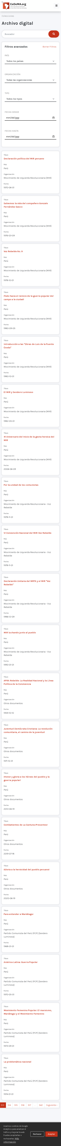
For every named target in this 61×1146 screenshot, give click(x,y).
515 (16, 1105)
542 (41, 1105)
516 (22, 1105)
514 (9, 1105)
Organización (9, 174)
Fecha (6, 184)
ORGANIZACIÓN (12, 74)
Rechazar (37, 1134)
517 (29, 1105)
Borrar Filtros (49, 46)
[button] (56, 5)
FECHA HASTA (11, 130)
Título (6, 155)
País (5, 164)
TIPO (7, 93)
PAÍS (7, 55)
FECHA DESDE (12, 112)
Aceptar (51, 1134)
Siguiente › (51, 1105)
